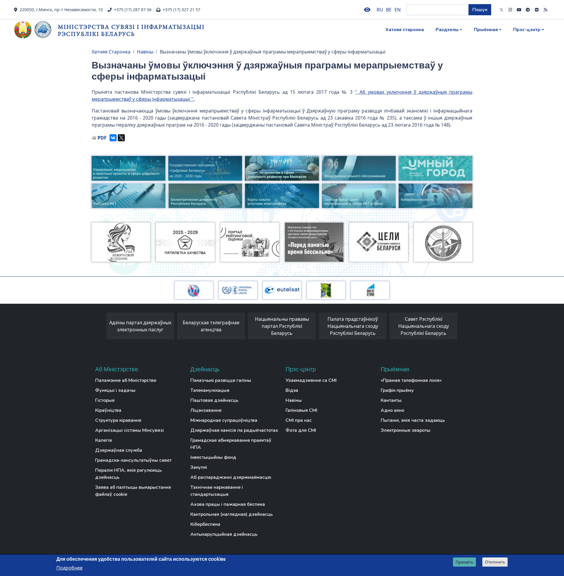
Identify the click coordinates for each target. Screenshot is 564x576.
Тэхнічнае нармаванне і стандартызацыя (216, 491)
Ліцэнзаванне (205, 410)
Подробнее (69, 567)
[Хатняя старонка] (36, 29)
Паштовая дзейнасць (214, 400)
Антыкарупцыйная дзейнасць (224, 534)
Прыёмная (486, 29)
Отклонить (495, 562)
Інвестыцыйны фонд (213, 457)
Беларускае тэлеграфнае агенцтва (211, 326)
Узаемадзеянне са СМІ (311, 380)
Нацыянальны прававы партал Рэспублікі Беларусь (282, 326)
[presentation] (100, 327)
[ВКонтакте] (113, 137)
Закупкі (198, 467)
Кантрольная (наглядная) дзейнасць (231, 514)
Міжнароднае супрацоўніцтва (223, 420)
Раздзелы (447, 29)
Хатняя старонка (404, 29)
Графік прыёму (397, 390)
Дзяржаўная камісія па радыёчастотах (234, 430)
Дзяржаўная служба (118, 450)
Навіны (145, 51)
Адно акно (392, 410)
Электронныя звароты (405, 430)
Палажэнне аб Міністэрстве (125, 380)
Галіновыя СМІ (301, 410)
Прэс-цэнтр (526, 29)
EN (398, 9)
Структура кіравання (118, 420)
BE (389, 9)
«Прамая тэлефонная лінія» (411, 380)
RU (380, 9)
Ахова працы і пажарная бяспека (227, 504)
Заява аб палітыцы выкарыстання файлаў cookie (133, 491)
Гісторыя (105, 400)
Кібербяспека (205, 524)
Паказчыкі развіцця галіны (220, 380)
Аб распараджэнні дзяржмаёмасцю (230, 477)
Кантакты (391, 400)
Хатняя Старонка (111, 51)
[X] (121, 137)
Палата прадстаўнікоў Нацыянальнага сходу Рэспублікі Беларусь (353, 326)
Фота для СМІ (301, 430)
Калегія (103, 440)
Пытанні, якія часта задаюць (413, 420)
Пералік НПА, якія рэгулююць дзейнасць (128, 474)
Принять (464, 562)
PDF (102, 138)
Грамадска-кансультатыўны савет (133, 460)
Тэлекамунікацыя (209, 390)
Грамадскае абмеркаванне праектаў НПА (230, 444)
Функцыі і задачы (115, 390)
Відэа (292, 390)
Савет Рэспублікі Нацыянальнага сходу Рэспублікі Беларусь (423, 326)
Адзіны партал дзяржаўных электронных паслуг (140, 326)
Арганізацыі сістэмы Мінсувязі (129, 430)
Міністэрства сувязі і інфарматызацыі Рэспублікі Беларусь (131, 30)
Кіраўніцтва (108, 410)
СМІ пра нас (299, 420)
